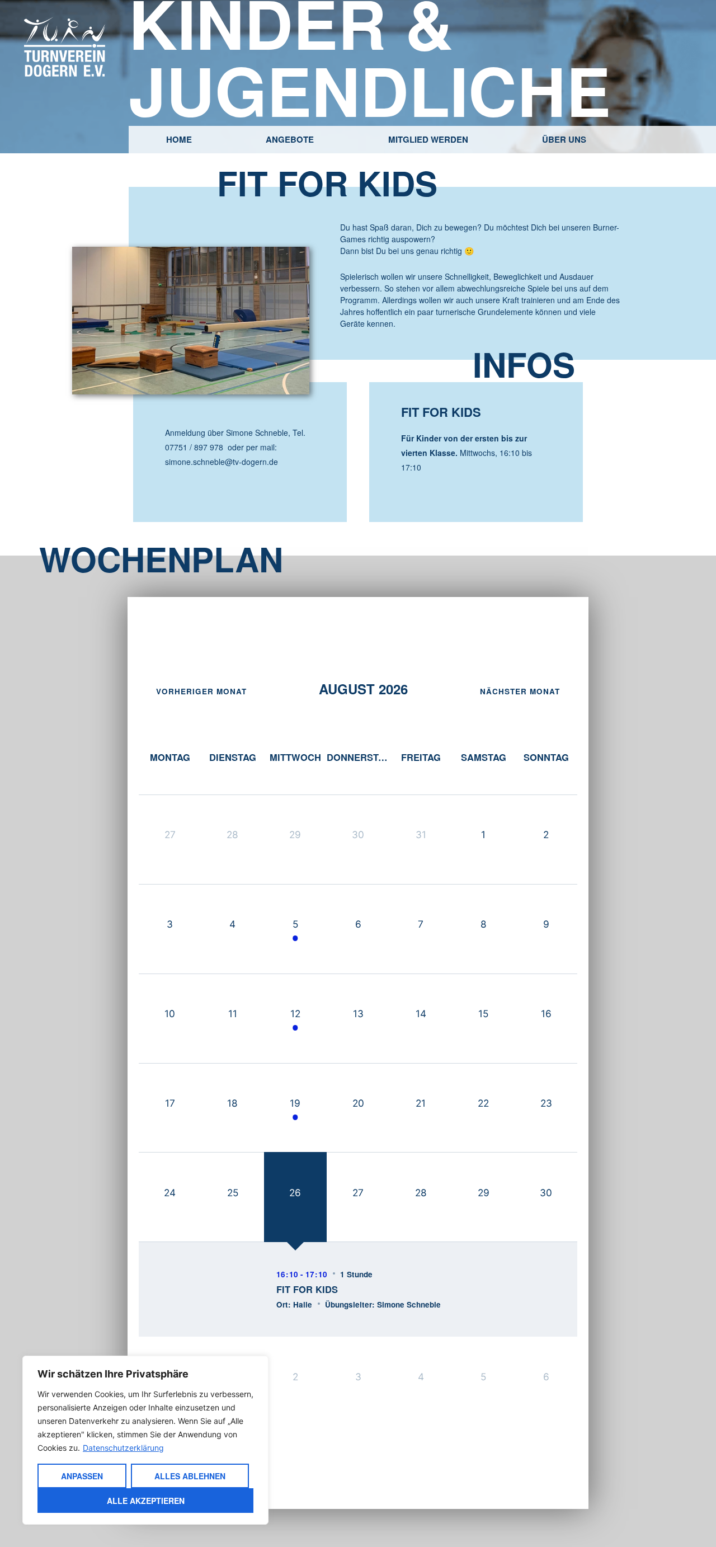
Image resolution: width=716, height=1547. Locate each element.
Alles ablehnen (189, 1476)
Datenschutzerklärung (123, 1447)
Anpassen (82, 1476)
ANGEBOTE (290, 139)
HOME (179, 139)
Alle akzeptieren (146, 1500)
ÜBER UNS (564, 139)
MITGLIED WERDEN (428, 139)
